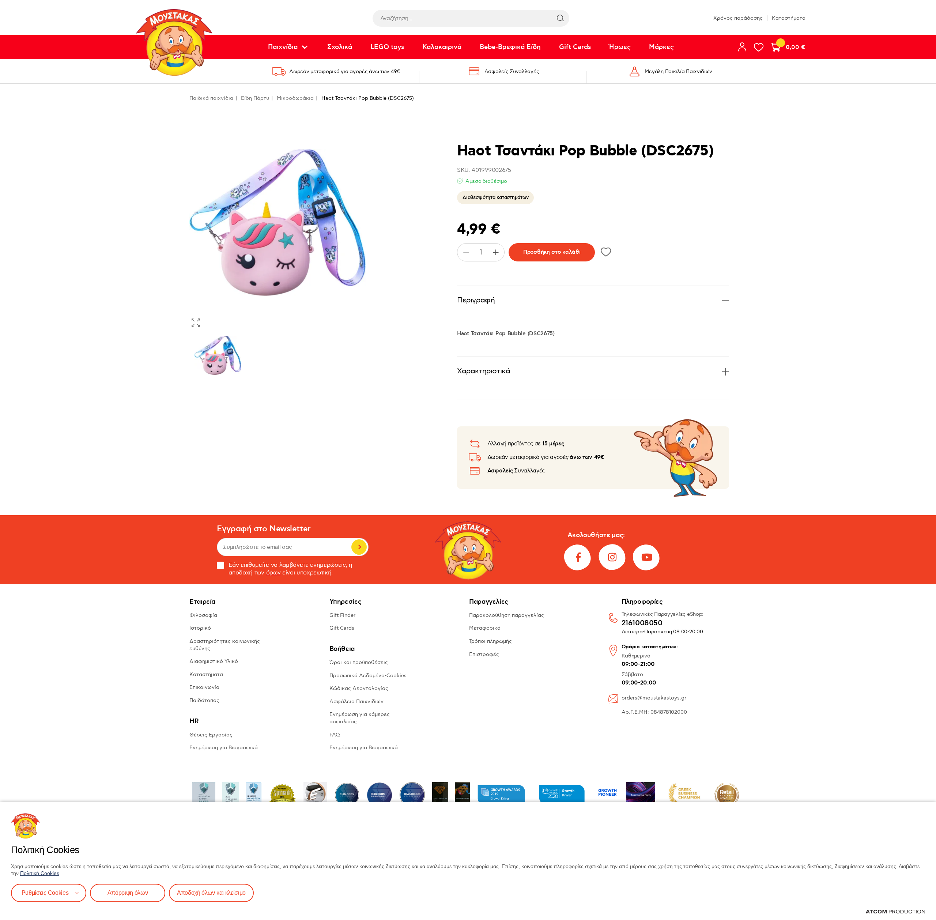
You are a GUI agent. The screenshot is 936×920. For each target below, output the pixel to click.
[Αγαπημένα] (758, 47)
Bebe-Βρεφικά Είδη (510, 47)
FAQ (334, 735)
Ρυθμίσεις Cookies (45, 893)
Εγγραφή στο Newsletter (263, 529)
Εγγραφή (359, 547)
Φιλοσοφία (203, 615)
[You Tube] (647, 557)
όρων (273, 572)
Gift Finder (342, 615)
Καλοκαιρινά (441, 47)
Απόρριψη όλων (127, 893)
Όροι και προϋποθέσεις (358, 662)
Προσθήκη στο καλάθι (551, 252)
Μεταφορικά (485, 628)
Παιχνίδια (283, 47)
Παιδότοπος (204, 700)
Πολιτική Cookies (39, 873)
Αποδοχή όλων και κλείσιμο (211, 893)
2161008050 (642, 623)
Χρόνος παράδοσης (738, 18)
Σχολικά (339, 47)
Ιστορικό (200, 628)
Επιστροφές (484, 654)
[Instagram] (612, 557)
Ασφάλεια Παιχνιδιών (356, 701)
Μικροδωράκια (295, 98)
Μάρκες (661, 47)
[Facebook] (578, 557)
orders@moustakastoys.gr (654, 698)
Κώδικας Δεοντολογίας (358, 688)
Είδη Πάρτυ (255, 98)
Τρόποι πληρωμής (490, 641)
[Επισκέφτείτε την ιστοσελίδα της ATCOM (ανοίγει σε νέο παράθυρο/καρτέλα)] (895, 912)
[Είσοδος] (742, 47)
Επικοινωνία (204, 687)
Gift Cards (575, 47)
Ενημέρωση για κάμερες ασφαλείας (359, 718)
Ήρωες (620, 47)
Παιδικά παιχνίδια (211, 98)
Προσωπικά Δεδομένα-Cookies (368, 675)
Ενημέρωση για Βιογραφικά (223, 747)
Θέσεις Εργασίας (211, 735)
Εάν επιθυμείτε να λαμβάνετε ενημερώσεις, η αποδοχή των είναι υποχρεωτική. (290, 569)
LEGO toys (387, 47)
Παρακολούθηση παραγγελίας (506, 615)
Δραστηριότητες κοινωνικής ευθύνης (224, 645)
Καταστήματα (788, 18)
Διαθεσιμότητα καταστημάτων (495, 197)
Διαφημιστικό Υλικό (213, 661)
